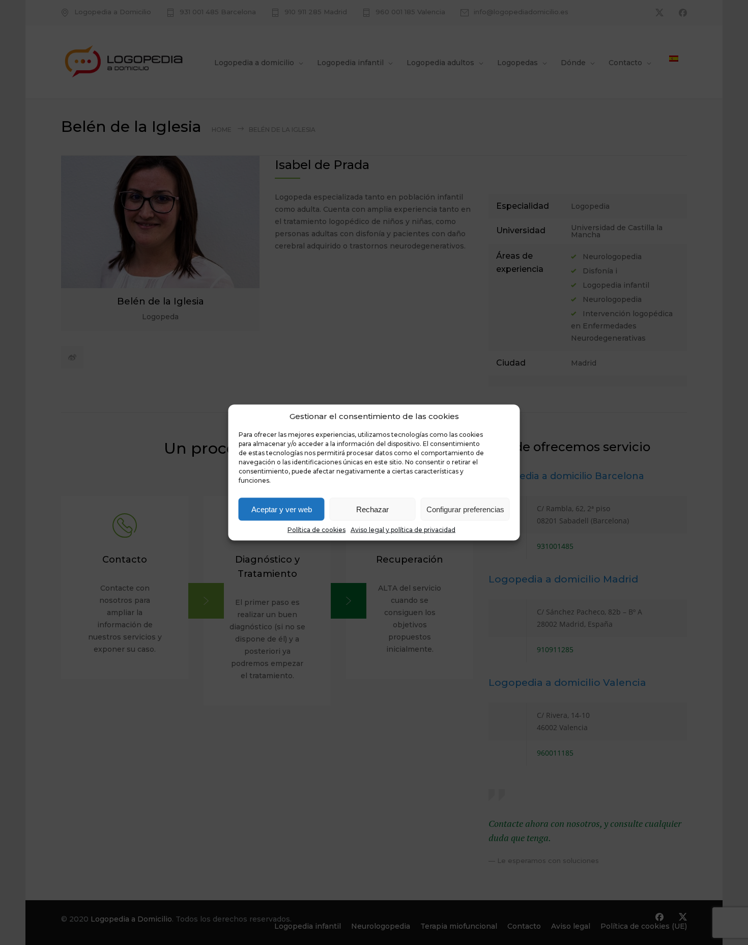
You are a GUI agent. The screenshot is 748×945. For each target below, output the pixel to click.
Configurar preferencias (465, 509)
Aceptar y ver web (281, 509)
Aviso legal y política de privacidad (403, 530)
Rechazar (372, 509)
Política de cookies (316, 530)
